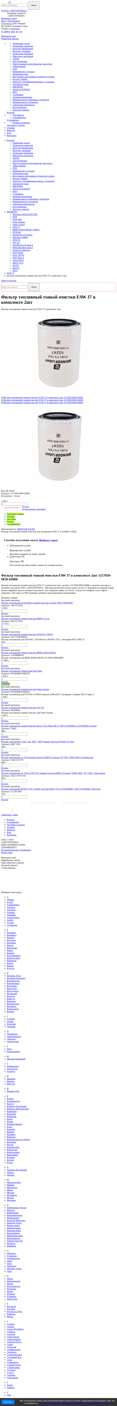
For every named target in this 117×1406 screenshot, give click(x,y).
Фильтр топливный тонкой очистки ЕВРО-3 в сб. (25, 618)
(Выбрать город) (48, 540)
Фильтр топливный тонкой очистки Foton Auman (25, 689)
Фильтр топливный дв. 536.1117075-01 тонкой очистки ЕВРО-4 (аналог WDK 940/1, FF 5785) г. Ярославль (53, 773)
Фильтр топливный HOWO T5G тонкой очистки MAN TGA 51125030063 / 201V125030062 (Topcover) (51, 789)
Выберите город (9, 18)
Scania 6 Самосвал (21, 250)
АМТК (16, 158)
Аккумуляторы (20, 161)
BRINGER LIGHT (26, 529)
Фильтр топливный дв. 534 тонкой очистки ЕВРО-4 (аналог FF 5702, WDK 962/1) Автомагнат (47, 757)
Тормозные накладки (23, 145)
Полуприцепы (20, 207)
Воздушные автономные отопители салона (34, 176)
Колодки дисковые (22, 150)
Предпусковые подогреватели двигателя (32, 163)
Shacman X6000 (20, 237)
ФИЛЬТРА (18, 186)
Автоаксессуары (21, 184)
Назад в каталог (9, 280)
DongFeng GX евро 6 (23, 245)
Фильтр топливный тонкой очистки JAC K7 (22, 707)
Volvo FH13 (18, 260)
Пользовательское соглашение (16, 850)
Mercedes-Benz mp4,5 (23, 247)
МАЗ (15, 191)
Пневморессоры (20, 173)
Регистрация (14, 21)
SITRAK (17, 232)
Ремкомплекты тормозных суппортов (31, 199)
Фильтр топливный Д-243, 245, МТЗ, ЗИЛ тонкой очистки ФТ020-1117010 (37, 741)
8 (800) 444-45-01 (12, 31)
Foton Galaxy (19, 224)
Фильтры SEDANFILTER (25, 214)
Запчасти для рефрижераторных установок (33, 181)
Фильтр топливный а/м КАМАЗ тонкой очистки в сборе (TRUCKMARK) (37, 603)
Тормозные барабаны (23, 153)
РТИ (15, 168)
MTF (15, 217)
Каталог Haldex (20, 178)
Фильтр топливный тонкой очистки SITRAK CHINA (27, 634)
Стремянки (18, 194)
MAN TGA (18, 263)
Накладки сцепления (23, 155)
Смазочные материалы (24, 204)
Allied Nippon (19, 166)
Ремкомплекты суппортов (25, 201)
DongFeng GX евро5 (22, 235)
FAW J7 (16, 227)
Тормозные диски (21, 143)
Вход (3, 21)
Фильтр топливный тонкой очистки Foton (21, 671)
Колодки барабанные (23, 148)
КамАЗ (16, 268)
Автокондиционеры (22, 196)
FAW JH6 (17, 219)
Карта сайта (7, 852)
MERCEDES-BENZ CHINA (26, 230)
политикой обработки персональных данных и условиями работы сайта (74, 1403)
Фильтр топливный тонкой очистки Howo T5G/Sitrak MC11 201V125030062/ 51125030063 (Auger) (49, 726)
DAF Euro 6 (18, 258)
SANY (16, 265)
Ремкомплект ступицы (24, 171)
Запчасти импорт (21, 209)
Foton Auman (19, 222)
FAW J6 (16, 240)
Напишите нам (8, 36)
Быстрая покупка (11, 508)
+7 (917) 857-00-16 (73, 803)
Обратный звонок (10, 38)
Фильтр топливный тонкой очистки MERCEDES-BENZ (28, 652)
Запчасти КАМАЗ (21, 189)
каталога (15, 28)
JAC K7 (16, 242)
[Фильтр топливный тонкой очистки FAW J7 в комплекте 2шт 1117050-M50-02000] (58, 395)
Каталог (11, 140)
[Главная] (19, 4)
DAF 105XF (18, 255)
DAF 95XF (18, 253)
